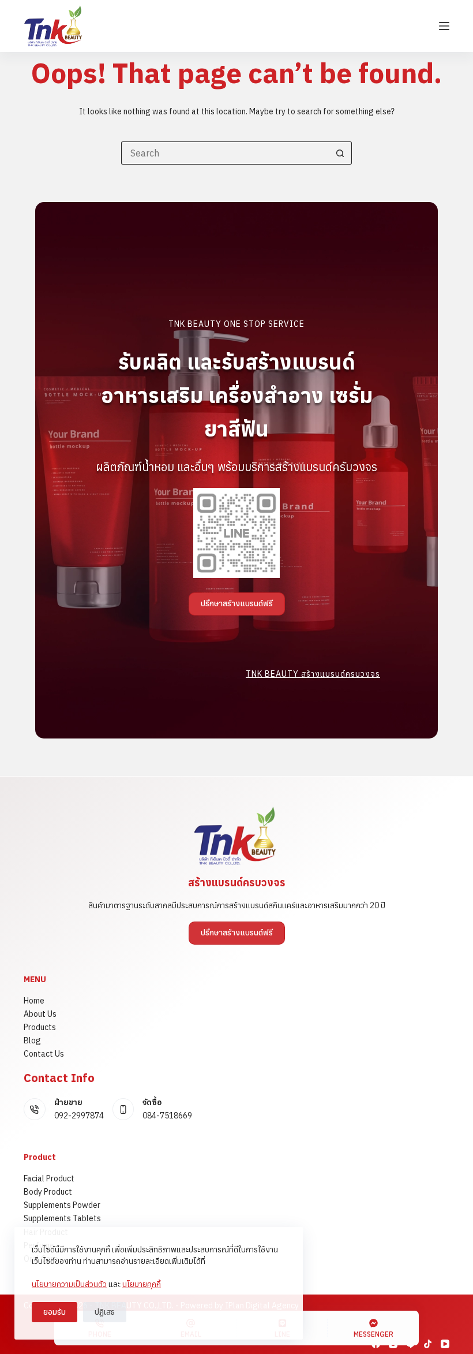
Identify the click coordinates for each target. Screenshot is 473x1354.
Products (40, 1027)
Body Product (48, 1192)
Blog (32, 1040)
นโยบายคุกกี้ (141, 1284)
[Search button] (340, 153)
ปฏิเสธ (105, 1312)
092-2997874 (79, 1115)
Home (34, 1000)
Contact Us (44, 1054)
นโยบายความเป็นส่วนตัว (69, 1284)
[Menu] (444, 26)
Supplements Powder (62, 1205)
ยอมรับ (54, 1312)
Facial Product (49, 1178)
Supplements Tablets (62, 1218)
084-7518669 (167, 1115)
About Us (40, 1014)
